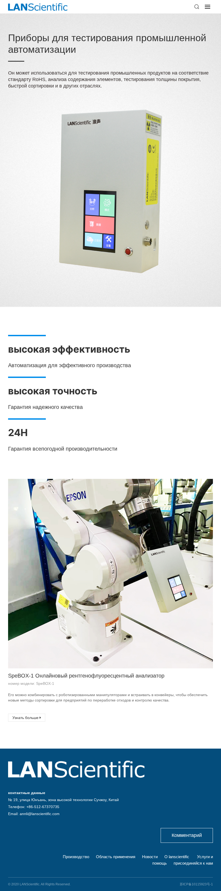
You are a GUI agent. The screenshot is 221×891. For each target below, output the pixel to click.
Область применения (115, 856)
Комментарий (187, 835)
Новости (150, 856)
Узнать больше (26, 717)
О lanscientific (176, 856)
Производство (76, 856)
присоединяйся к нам (193, 863)
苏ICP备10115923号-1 (196, 884)
